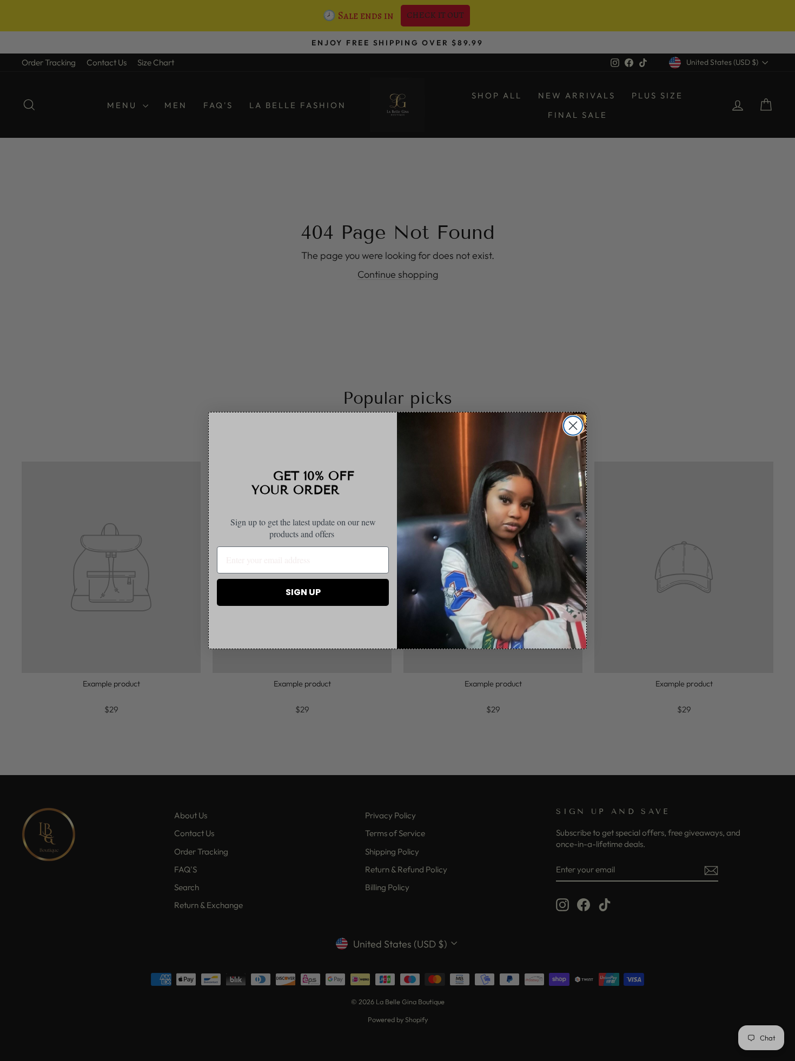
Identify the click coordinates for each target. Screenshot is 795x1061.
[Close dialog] (573, 425)
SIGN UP (303, 592)
